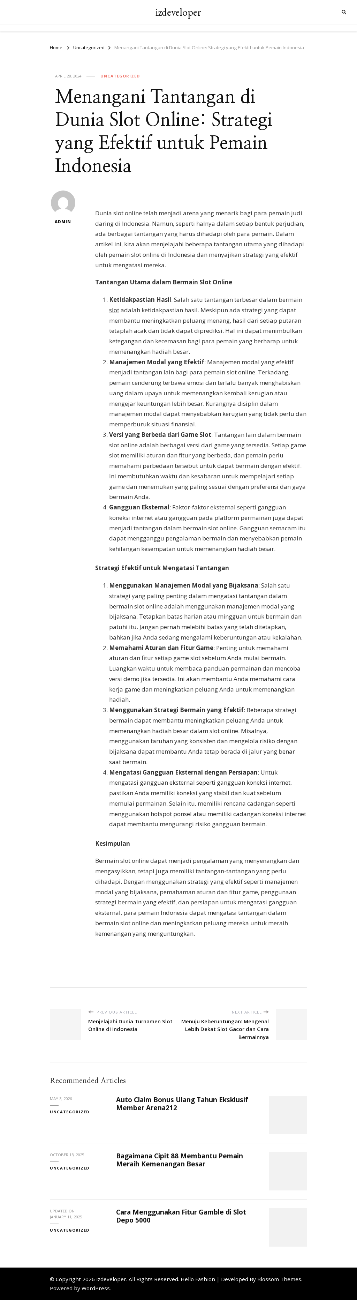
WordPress (96, 1288)
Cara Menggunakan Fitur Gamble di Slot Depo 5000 (181, 1216)
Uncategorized (120, 76)
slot (114, 310)
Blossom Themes (279, 1279)
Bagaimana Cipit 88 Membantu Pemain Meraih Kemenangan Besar (179, 1159)
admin (63, 221)
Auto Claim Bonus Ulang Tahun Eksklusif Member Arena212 (182, 1103)
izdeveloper (178, 12)
